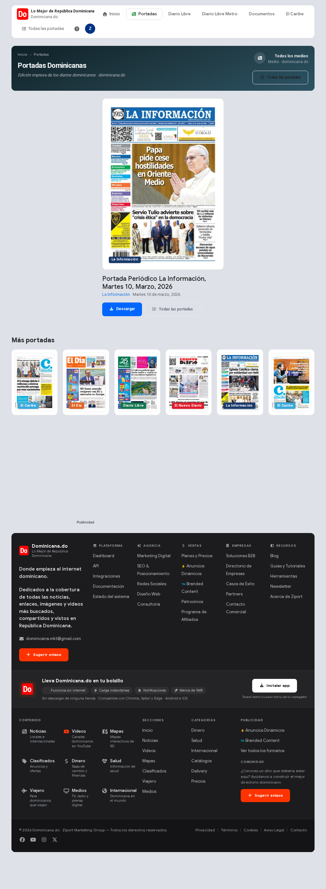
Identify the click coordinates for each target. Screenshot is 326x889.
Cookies (251, 830)
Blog (274, 555)
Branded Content (262, 740)
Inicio (115, 14)
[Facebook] (22, 840)
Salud (196, 740)
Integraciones (106, 576)
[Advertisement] (85, 478)
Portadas (147, 14)
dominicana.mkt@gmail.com (53, 638)
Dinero (197, 730)
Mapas (148, 761)
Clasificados (154, 771)
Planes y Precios (196, 555)
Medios (149, 791)
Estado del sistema (111, 596)
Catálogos (201, 761)
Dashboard (103, 555)
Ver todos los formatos (262, 750)
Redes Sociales (151, 584)
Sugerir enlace (46, 654)
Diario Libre (179, 14)
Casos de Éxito (240, 584)
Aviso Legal (274, 830)
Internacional (204, 750)
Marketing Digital (154, 555)
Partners (234, 594)
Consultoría (148, 604)
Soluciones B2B (240, 555)
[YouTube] (33, 840)
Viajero (149, 781)
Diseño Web (148, 594)
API (96, 566)
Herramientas (283, 576)
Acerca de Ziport (286, 596)
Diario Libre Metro (219, 14)
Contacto (298, 830)
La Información (116, 294)
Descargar (125, 309)
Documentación (108, 586)
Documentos (262, 14)
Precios (198, 781)
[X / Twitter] (55, 840)
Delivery (199, 771)
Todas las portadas (46, 28)
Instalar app (278, 685)
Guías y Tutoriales (287, 566)
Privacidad (205, 830)
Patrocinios (192, 601)
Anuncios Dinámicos (264, 730)
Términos (229, 830)
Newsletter (280, 586)
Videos (148, 750)
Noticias (150, 740)
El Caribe (295, 14)
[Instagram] (44, 840)
